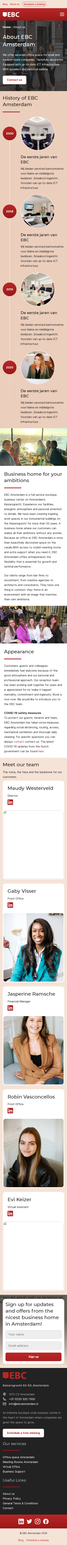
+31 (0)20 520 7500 (22, 1399)
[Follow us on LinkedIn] (21, 1521)
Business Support (14, 1471)
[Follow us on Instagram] (37, 1521)
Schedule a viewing (34, 4)
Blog (5, 4)
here (41, 751)
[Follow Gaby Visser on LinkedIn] (10, 905)
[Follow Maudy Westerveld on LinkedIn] (10, 802)
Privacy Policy (12, 1498)
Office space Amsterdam (19, 1457)
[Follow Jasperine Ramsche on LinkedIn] (10, 1008)
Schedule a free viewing (23, 1433)
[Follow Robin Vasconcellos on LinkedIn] (10, 1110)
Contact (8, 1508)
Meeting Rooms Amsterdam (20, 1462)
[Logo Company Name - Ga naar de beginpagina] (11, 14)
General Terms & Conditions (20, 1503)
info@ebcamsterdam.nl (23, 1404)
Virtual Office (11, 1466)
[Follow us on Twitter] (29, 1521)
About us (14, 4)
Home (7, 27)
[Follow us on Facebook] (46, 1521)
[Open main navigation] (60, 14)
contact (19, 741)
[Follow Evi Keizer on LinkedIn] (10, 1213)
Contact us (14, 80)
